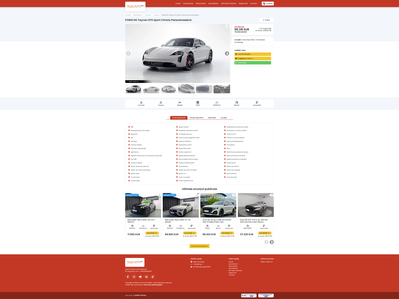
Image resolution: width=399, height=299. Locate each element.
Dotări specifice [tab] (196, 118)
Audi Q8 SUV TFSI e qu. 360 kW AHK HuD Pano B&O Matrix (254, 220)
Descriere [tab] (212, 118)
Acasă (178, 3)
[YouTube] (140, 276)
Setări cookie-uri (267, 262)
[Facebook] (128, 276)
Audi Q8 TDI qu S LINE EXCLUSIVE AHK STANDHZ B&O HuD (217, 220)
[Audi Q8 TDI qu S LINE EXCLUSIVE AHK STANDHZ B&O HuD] (218, 207)
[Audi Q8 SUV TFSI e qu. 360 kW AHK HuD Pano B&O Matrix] (256, 207)
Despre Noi (243, 3)
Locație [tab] (224, 118)
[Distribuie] (228, 26)
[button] (128, 53)
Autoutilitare (213, 3)
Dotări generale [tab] (178, 118)
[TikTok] (153, 276)
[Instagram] (134, 276)
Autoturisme (188, 3)
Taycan (156, 15)
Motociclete (201, 3)
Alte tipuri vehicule (228, 3)
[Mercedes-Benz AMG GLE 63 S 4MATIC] (143, 207)
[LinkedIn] (146, 276)
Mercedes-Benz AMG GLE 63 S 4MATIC (141, 220)
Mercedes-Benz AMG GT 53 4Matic (177, 220)
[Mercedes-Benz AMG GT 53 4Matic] (181, 207)
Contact (253, 3)
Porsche (148, 15)
